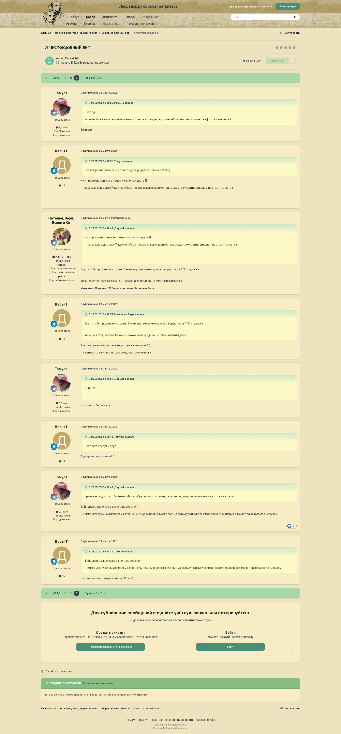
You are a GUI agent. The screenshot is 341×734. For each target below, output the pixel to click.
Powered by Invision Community (170, 728)
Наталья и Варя (124, 314)
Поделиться (253, 60)
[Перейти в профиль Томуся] (62, 107)
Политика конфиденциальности (172, 719)
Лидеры (130, 17)
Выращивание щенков (94, 62)
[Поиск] (295, 17)
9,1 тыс (63, 127)
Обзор (90, 17)
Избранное (150, 17)
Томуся (61, 93)
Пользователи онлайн (141, 23)
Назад (56, 78)
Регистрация (288, 6)
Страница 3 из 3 (94, 78)
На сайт (73, 17)
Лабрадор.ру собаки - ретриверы (149, 6)
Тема (142, 719)
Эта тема (280, 17)
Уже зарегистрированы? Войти (249, 6)
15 (63, 185)
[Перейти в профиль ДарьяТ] (62, 165)
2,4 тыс (59, 257)
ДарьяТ (61, 151)
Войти (230, 646)
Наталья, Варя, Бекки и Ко (61, 220)
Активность (110, 17)
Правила (90, 23)
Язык (129, 719)
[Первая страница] (46, 78)
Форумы (71, 23)
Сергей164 (72, 58)
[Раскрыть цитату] (86, 102)
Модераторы (111, 23)
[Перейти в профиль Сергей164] (49, 60)
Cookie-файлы (205, 719)
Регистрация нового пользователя (110, 646)
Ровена (119, 102)
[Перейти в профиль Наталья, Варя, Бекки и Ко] (62, 236)
